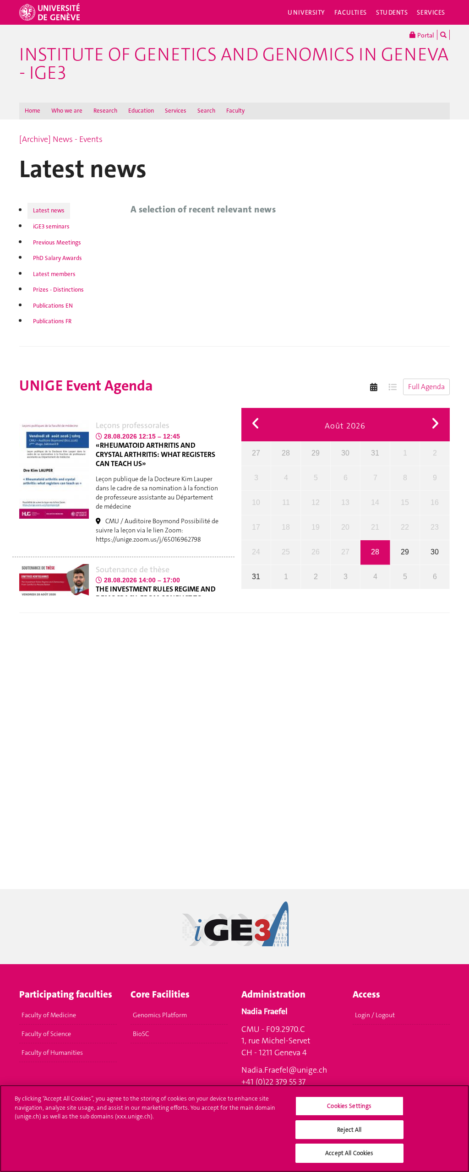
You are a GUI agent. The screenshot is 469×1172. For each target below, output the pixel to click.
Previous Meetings (57, 242)
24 (256, 552)
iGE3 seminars (51, 226)
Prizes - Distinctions (58, 289)
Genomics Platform (160, 1015)
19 (315, 527)
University (306, 12)
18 (286, 527)
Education (141, 110)
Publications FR (52, 321)
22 (405, 527)
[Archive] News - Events (61, 139)
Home (32, 110)
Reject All (349, 1130)
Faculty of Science (46, 1034)
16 (435, 502)
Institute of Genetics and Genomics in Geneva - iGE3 (233, 63)
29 (315, 453)
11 (286, 502)
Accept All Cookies (349, 1153)
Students (392, 12)
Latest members (54, 274)
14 (375, 502)
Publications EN (53, 305)
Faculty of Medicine (49, 1015)
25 (286, 552)
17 (256, 527)
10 (256, 502)
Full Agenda (426, 386)
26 (315, 552)
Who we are (66, 110)
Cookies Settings (349, 1106)
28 (286, 453)
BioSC (141, 1034)
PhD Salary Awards (57, 258)
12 (315, 502)
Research (105, 110)
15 (405, 502)
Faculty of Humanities (52, 1052)
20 (345, 527)
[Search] (443, 35)
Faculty (235, 110)
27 (256, 453)
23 (435, 527)
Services (431, 12)
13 (345, 502)
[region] (234, 1128)
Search (206, 110)
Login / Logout (375, 1015)
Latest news (49, 210)
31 (375, 453)
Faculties (350, 12)
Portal (425, 35)
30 (345, 453)
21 (375, 527)
